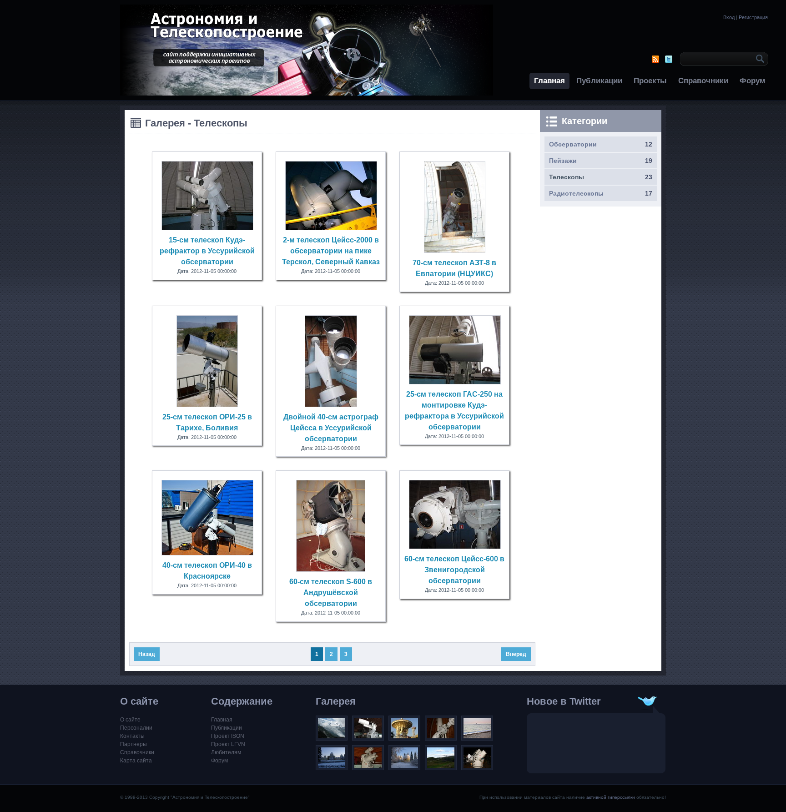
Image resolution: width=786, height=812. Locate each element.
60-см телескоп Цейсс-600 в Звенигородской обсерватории (454, 570)
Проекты (650, 80)
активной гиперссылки (610, 797)
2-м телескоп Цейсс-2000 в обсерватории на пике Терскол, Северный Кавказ (331, 251)
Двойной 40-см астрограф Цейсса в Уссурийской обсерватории (330, 428)
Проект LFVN (228, 744)
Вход (729, 17)
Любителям (226, 752)
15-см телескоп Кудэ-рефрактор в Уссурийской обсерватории (207, 251)
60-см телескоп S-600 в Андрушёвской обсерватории (330, 592)
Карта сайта (136, 760)
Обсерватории (573, 144)
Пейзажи (563, 160)
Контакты (132, 736)
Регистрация (753, 17)
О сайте (130, 719)
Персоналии (136, 728)
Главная (549, 80)
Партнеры (133, 744)
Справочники (703, 80)
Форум (753, 80)
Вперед (516, 654)
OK (759, 59)
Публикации (599, 80)
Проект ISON (227, 736)
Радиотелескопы (576, 193)
